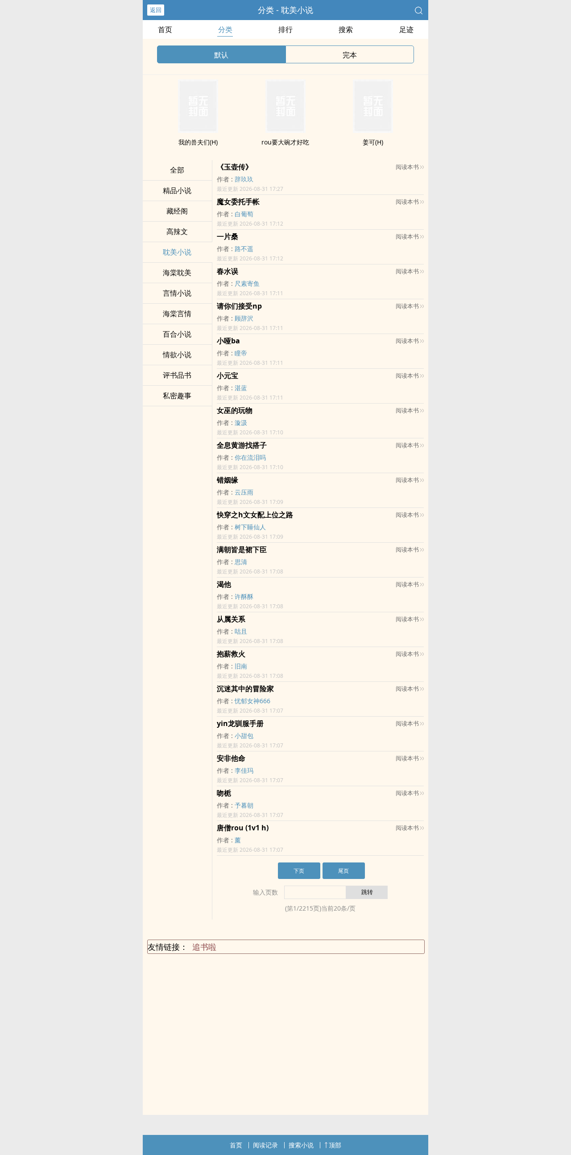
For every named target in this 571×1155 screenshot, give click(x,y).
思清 (241, 561)
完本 (350, 55)
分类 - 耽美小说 (285, 9)
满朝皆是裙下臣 (242, 549)
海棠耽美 (177, 272)
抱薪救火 (231, 654)
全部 (177, 170)
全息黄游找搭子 (242, 445)
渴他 (224, 584)
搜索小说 (301, 1145)
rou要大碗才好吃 (285, 142)
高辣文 (177, 231)
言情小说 (177, 293)
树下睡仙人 (250, 527)
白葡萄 (244, 214)
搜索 (346, 29)
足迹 (406, 29)
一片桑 (227, 236)
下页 (299, 870)
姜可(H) (373, 142)
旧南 (241, 666)
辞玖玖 (244, 179)
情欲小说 (177, 354)
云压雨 (244, 492)
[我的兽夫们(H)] (198, 130)
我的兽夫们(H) (198, 142)
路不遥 (244, 248)
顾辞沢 (244, 318)
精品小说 (177, 190)
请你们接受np (239, 306)
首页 (165, 29)
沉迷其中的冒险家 (245, 688)
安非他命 (231, 758)
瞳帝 (241, 353)
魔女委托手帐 (238, 201)
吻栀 (224, 793)
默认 (221, 55)
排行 (285, 29)
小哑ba (228, 341)
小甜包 (244, 735)
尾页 (343, 870)
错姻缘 (227, 480)
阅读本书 (407, 167)
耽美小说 (177, 252)
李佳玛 (244, 770)
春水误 (227, 271)
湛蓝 (241, 388)
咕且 (241, 631)
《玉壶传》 (234, 167)
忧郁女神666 (252, 701)
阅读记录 (265, 1145)
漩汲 (241, 422)
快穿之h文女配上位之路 (255, 515)
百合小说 (177, 334)
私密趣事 (177, 395)
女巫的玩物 (234, 410)
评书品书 (177, 375)
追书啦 (204, 946)
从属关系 (231, 619)
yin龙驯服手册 (240, 723)
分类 (225, 29)
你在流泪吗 (250, 457)
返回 (155, 10)
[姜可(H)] (373, 130)
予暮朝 (244, 805)
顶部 (335, 1145)
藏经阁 (177, 211)
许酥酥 (244, 596)
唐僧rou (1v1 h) (243, 828)
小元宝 (227, 375)
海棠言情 (177, 313)
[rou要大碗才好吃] (285, 130)
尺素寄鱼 (247, 283)
